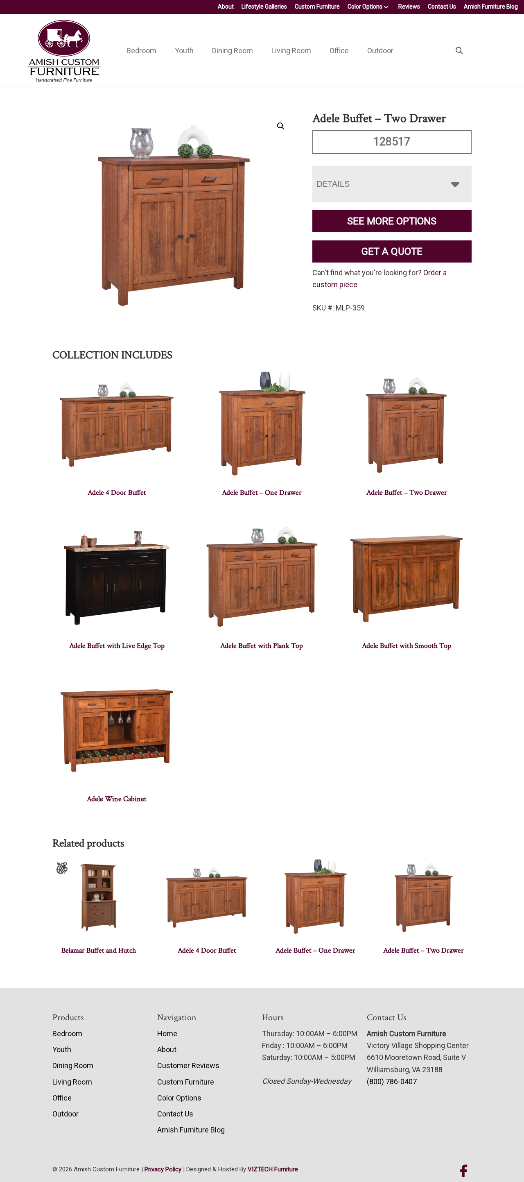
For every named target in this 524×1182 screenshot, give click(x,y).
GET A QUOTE (391, 251)
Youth (184, 50)
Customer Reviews (188, 1065)
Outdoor (380, 50)
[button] (280, 126)
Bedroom (141, 50)
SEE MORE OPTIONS (391, 221)
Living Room (291, 50)
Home (167, 1033)
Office (339, 50)
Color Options (365, 6)
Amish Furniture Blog (491, 6)
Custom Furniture (317, 6)
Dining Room (232, 50)
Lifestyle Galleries (264, 6)
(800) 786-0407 (392, 1081)
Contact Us (442, 6)
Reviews (409, 6)
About (226, 6)
